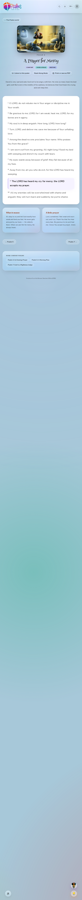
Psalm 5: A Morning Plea (40, 260)
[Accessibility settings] (8, 894)
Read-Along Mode (41, 73)
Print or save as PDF (62, 73)
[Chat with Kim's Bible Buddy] (74, 885)
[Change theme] (65, 6)
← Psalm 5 (9, 242)
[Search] (59, 6)
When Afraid (41, 67)
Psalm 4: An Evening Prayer (17, 260)
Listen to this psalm (22, 73)
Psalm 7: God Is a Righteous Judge (20, 265)
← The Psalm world (11, 20)
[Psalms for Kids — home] (12, 6)
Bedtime (53, 67)
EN (71, 6)
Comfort (29, 67)
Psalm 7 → (73, 242)
